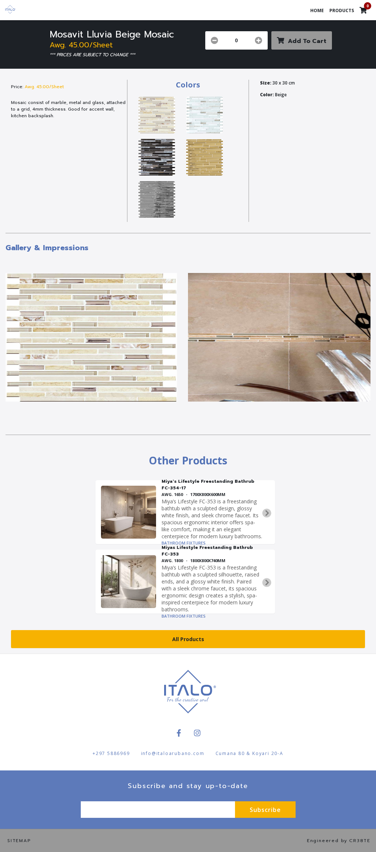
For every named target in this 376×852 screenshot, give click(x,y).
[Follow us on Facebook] (179, 733)
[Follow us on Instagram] (197, 733)
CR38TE (359, 840)
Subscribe (265, 810)
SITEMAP (19, 840)
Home (317, 10)
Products (341, 10)
